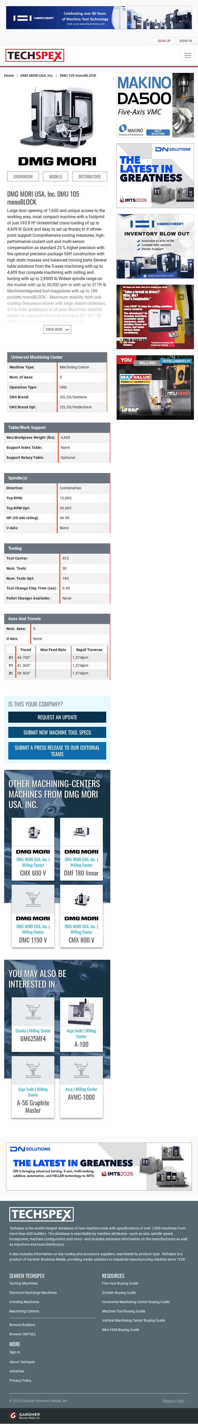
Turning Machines (23, 1283)
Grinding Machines (24, 1302)
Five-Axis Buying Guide (120, 1283)
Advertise (16, 1371)
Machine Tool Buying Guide (123, 1311)
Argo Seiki (74, 1030)
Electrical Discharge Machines (33, 1293)
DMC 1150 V (33, 939)
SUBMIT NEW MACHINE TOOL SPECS (57, 732)
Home (9, 75)
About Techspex (22, 1362)
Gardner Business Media (46, 1259)
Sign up (164, 41)
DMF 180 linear (81, 872)
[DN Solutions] (155, 176)
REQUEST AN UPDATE (57, 717)
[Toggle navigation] (187, 55)
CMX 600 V (33, 872)
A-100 (81, 1044)
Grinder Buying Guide (119, 1293)
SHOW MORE (54, 329)
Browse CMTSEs (22, 1334)
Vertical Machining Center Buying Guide (133, 1320)
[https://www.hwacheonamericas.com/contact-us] (155, 246)
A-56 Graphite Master (33, 1106)
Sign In (14, 1352)
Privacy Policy (20, 1380)
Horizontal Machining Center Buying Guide (136, 1302)
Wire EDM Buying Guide (120, 1330)
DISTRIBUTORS (89, 176)
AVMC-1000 (81, 1096)
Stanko (20, 1030)
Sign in (185, 41)
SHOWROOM (23, 176)
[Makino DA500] (155, 105)
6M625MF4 (33, 1038)
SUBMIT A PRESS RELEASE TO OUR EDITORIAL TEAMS (57, 751)
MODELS (55, 176)
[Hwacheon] (99, 17)
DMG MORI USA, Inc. (36, 75)
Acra (68, 1089)
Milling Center (33, 865)
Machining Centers (24, 1311)
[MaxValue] (155, 387)
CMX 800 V (81, 939)
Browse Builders (22, 1325)
